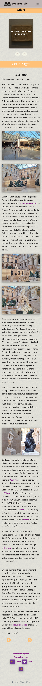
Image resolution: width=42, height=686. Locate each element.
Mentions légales (21, 654)
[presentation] (17, 53)
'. (28, 203)
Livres (18, 662)
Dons (30, 662)
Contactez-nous (21, 657)
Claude (21, 510)
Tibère (7, 493)
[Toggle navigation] (37, 4)
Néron (26, 520)
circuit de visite (20, 625)
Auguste (13, 480)
